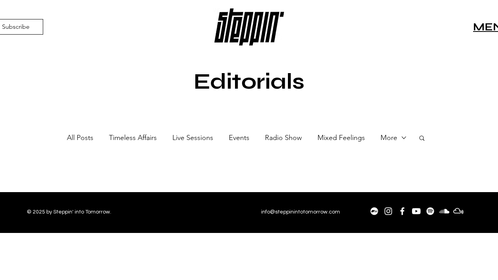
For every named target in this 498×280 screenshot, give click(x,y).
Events (239, 137)
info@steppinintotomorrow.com (300, 212)
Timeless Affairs (133, 137)
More (389, 137)
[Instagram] (388, 211)
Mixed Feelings (341, 137)
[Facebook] (402, 211)
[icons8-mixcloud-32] (458, 211)
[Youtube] (416, 211)
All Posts (80, 137)
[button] (422, 139)
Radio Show (283, 137)
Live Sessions (192, 137)
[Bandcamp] (374, 211)
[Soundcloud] (444, 211)
